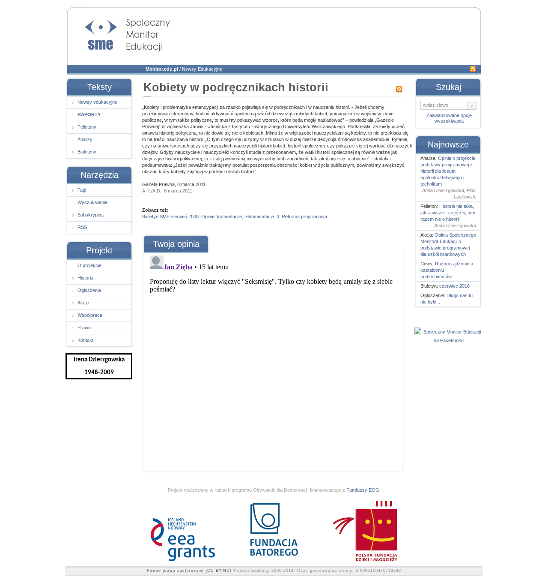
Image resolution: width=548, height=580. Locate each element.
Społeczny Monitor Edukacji (119, 33)
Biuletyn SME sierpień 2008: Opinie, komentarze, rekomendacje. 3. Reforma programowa (234, 216)
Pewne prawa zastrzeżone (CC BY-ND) (189, 570)
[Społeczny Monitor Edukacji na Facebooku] (448, 340)
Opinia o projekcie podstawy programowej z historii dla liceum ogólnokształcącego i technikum (447, 171)
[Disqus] (272, 359)
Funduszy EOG (362, 490)
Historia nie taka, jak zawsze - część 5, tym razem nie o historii (447, 213)
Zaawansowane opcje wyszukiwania (449, 118)
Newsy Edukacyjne (202, 69)
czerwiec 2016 (454, 285)
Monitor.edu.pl (162, 69)
